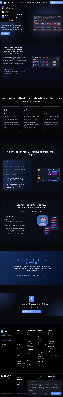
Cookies (18, 393)
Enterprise (19, 350)
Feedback (50, 336)
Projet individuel (20, 357)
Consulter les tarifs (20, 352)
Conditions (23, 393)
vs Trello (39, 356)
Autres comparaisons (42, 358)
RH (27, 362)
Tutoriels (39, 340)
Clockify (39, 363)
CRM (28, 360)
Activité (28, 341)
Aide (49, 332)
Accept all (34, 393)
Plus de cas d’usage (31, 364)
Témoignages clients (42, 344)
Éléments (29, 334)
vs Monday (40, 349)
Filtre (41, 211)
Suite (28, 378)
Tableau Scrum (20, 365)
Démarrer (4, 33)
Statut (49, 339)
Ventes (28, 358)
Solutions (21, 2)
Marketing (29, 355)
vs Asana (39, 354)
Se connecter (45, 2)
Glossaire (39, 338)
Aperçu (18, 332)
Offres (38, 2)
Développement (30, 353)
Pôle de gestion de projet (39, 275)
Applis (18, 334)
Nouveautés (19, 336)
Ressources (30, 2)
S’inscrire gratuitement (56, 2)
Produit (12, 2)
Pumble (39, 365)
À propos (39, 378)
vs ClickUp (40, 352)
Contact (49, 334)
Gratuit (18, 346)
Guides (39, 336)
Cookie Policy (39, 388)
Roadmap (19, 339)
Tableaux (29, 332)
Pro (17, 348)
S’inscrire (3, 346)
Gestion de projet (30, 351)
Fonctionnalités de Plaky (22, 275)
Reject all (45, 393)
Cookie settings (55, 393)
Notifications (33, 211)
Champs (28, 336)
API (17, 341)
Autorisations (29, 343)
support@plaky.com (52, 341)
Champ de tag (24, 211)
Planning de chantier (21, 363)
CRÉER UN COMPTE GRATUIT (30, 311)
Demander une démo (7, 340)
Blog (38, 342)
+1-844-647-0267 (52, 343)
